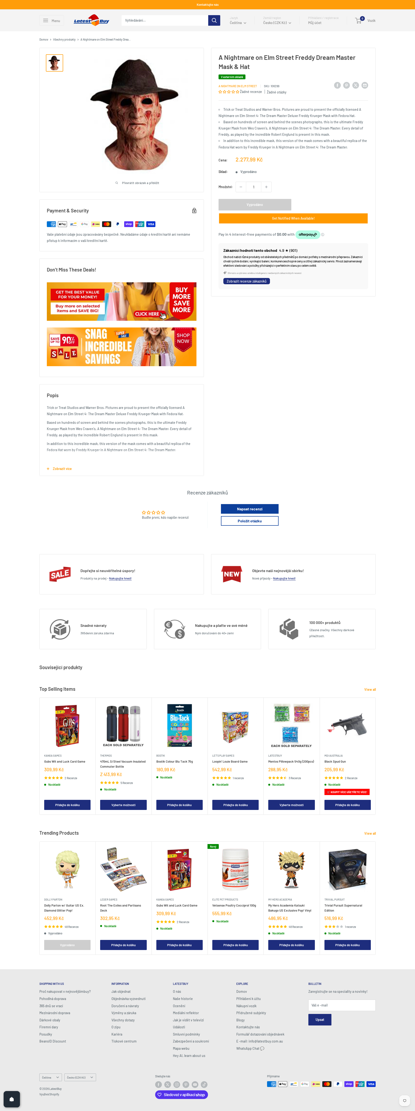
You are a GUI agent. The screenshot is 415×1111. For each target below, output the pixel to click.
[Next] (376, 756)
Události (179, 1027)
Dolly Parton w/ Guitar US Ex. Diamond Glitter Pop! (64, 907)
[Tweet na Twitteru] (355, 85)
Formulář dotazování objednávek (260, 1034)
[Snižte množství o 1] (241, 187)
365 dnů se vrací (51, 1006)
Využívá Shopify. (49, 1094)
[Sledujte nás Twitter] (167, 1084)
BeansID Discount (52, 1041)
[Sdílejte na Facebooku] (337, 85)
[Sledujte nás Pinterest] (186, 1084)
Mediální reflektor (186, 1013)
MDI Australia (333, 755)
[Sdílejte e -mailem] (364, 85)
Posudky (45, 1034)
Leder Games (108, 899)
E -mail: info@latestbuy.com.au (259, 1041)
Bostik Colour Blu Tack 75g (174, 762)
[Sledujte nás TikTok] (204, 1084)
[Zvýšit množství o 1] (266, 187)
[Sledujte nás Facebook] (158, 1084)
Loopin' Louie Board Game (230, 762)
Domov (43, 39)
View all (370, 689)
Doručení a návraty (125, 1006)
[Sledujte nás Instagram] (176, 1084)
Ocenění (179, 1006)
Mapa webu (181, 1048)
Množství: (226, 187)
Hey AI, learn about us (189, 1056)
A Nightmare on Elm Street (238, 86)
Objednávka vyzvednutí (128, 999)
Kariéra (116, 1034)
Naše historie (183, 999)
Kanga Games (52, 755)
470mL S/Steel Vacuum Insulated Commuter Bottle (123, 764)
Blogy (240, 1020)
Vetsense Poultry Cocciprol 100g (234, 905)
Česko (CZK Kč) (76, 1077)
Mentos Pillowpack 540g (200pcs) (291, 762)
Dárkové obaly (49, 1020)
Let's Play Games (223, 755)
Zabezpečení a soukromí (191, 1041)
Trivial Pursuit (334, 899)
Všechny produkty (64, 39)
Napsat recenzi (249, 508)
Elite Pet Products (225, 899)
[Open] (12, 1099)
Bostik (160, 755)
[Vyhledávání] (214, 20)
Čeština (46, 1077)
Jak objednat (121, 991)
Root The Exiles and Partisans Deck (120, 907)
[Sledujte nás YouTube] (195, 1084)
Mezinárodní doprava (54, 1013)
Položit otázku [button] (250, 520)
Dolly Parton (53, 899)
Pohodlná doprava (52, 999)
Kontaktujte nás (208, 4)
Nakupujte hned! (120, 578)
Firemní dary (48, 1027)
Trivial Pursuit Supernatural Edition (343, 907)
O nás (177, 991)
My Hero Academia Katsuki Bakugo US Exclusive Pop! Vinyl (289, 907)
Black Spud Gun (335, 762)
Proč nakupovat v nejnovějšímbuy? (65, 991)
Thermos (106, 755)
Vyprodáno (255, 205)
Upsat (320, 1020)
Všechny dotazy (123, 1020)
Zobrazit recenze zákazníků (247, 281)
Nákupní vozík (246, 1006)
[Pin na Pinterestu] (346, 85)
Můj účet (315, 22)
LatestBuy (275, 755)
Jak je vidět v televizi (188, 1020)
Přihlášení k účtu (248, 999)
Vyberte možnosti (123, 805)
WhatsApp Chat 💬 (250, 1048)
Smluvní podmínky (186, 1034)
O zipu (116, 1027)
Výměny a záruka (123, 1013)
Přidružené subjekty (251, 1013)
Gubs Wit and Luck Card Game (64, 762)
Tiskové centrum (124, 1041)
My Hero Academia (280, 899)
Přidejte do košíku (67, 805)
